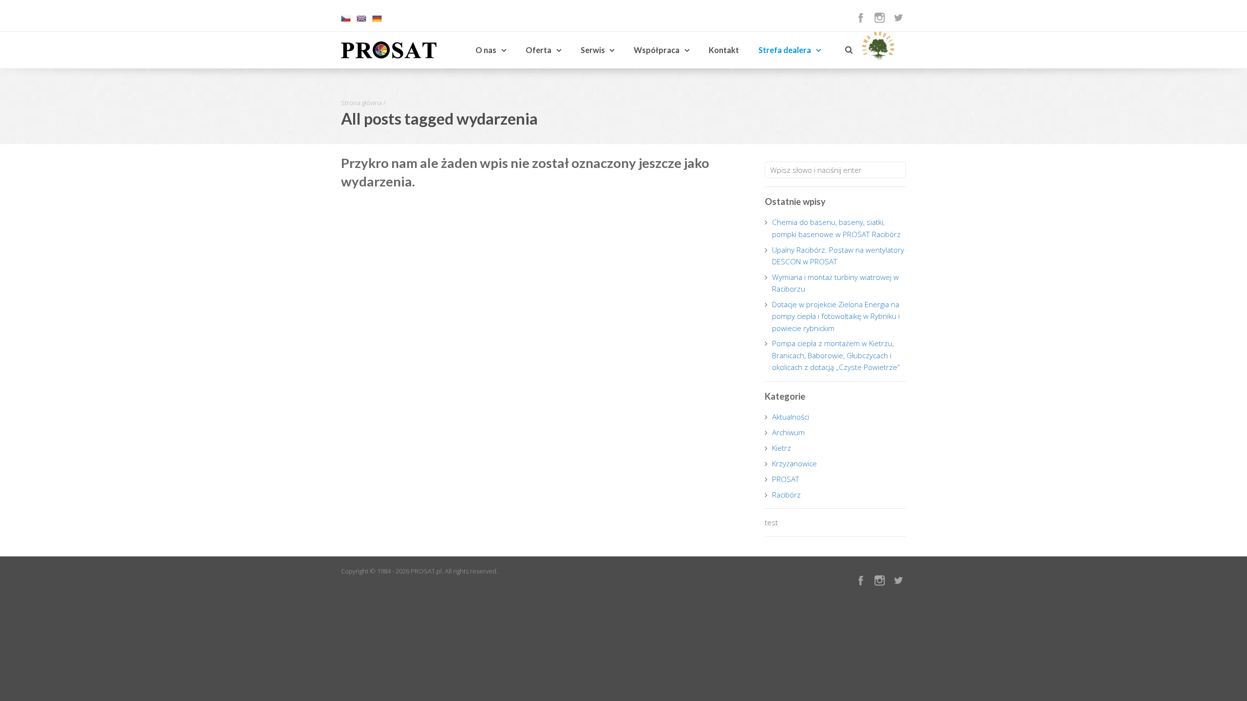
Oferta (538, 50)
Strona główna (361, 102)
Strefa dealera (784, 50)
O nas (485, 50)
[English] (361, 21)
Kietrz (781, 448)
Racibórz (786, 494)
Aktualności (790, 417)
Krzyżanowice (794, 463)
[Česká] (346, 21)
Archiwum (788, 432)
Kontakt (724, 50)
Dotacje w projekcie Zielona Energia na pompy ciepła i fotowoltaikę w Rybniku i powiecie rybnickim (836, 316)
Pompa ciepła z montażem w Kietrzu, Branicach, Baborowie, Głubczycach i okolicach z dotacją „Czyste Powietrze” (836, 355)
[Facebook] (861, 17)
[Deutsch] (377, 21)
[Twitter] (898, 17)
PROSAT (785, 479)
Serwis (593, 50)
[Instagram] (880, 17)
